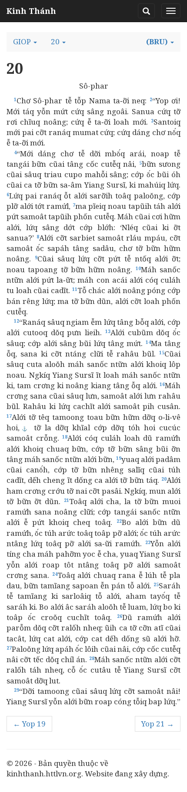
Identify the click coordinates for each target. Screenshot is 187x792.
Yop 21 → (157, 724)
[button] (25, 41)
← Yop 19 (29, 724)
